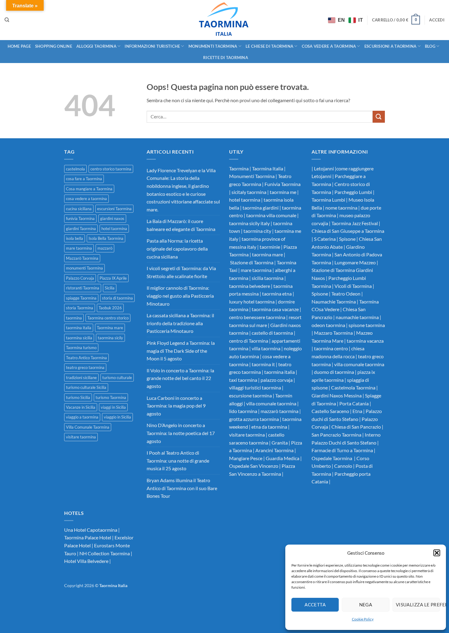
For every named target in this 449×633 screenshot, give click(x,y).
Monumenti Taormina (212, 46)
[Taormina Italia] (224, 20)
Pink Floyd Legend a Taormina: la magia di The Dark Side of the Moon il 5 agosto (181, 350)
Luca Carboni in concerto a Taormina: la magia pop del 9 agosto (176, 405)
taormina (74, 317)
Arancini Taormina (274, 450)
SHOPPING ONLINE (53, 46)
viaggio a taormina (82, 417)
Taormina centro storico (108, 317)
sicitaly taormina (249, 192)
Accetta (315, 604)
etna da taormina (269, 427)
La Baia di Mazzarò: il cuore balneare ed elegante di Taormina (181, 225)
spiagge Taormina (81, 298)
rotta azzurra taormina (255, 419)
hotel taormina (114, 228)
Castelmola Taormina (352, 387)
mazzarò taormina (279, 411)
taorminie (270, 247)
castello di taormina (272, 333)
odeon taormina (328, 325)
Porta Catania (354, 403)
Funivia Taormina (283, 184)
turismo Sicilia (78, 397)
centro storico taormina (110, 168)
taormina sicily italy (249, 223)
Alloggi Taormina (96, 46)
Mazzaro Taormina (333, 333)
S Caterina (325, 239)
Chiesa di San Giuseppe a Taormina (348, 231)
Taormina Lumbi (328, 200)
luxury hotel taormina (252, 301)
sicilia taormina (267, 278)
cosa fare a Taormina (84, 178)
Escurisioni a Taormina (390, 46)
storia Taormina (79, 307)
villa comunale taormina (271, 403)
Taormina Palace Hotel (87, 537)
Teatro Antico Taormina (86, 357)
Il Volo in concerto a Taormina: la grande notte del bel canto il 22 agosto (180, 378)
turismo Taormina (111, 397)
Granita (280, 442)
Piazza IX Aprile (113, 278)
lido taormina (243, 411)
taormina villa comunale (271, 215)
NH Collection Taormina (104, 553)
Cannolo (343, 466)
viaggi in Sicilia (113, 407)
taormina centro (331, 348)
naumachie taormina (357, 317)
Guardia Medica (282, 458)
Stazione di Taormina (251, 262)
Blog (430, 46)
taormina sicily (110, 337)
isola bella (74, 238)
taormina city (257, 231)
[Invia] (379, 117)
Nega (365, 604)
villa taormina (266, 348)
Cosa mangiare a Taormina (89, 188)
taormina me (283, 192)
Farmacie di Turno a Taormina (342, 450)
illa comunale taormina (360, 364)
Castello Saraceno (330, 411)
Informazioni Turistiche (152, 46)
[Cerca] (7, 20)
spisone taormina (367, 325)
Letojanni (324, 168)
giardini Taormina (81, 228)
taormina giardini (261, 207)
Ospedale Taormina (332, 458)
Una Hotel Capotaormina (90, 530)
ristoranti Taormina (82, 287)
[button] (437, 553)
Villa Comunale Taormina (87, 427)
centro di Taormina (248, 341)
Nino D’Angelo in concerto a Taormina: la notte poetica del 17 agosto (181, 433)
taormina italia (78, 327)
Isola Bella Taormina (106, 238)
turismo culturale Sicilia (86, 387)
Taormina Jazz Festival (354, 223)
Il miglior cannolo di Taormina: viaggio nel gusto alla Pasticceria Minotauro (180, 295)
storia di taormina (117, 298)
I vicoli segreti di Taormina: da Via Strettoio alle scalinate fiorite (181, 272)
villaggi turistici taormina (255, 387)
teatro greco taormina (85, 367)
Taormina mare (110, 327)
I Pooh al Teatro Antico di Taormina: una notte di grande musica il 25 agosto (178, 460)
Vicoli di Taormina (353, 286)
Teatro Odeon (345, 293)
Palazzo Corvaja (80, 278)
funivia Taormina (80, 218)
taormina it (263, 364)
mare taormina (79, 248)
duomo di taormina (334, 372)
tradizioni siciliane (81, 377)
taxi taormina (243, 380)
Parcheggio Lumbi (353, 192)
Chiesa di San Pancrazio (356, 427)
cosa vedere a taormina (86, 198)
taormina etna (277, 293)
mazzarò (104, 248)
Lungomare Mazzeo (355, 262)
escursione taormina (250, 395)
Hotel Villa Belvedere (86, 561)
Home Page (19, 46)
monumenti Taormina (84, 268)
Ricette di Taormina (225, 57)
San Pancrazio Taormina (336, 435)
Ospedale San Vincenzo (253, 466)
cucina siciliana (79, 208)
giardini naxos (112, 218)
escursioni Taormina (114, 208)
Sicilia (110, 287)
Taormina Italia (267, 168)
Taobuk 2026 (110, 307)
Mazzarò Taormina (82, 258)
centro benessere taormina (257, 317)
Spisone (347, 239)
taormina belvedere (249, 286)
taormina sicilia (79, 337)
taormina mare (267, 254)
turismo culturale (117, 377)
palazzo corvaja (277, 380)
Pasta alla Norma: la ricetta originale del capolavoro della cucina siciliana (177, 248)
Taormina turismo (81, 347)
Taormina (239, 168)
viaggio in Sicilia (117, 417)
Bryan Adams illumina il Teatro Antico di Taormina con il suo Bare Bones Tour (182, 488)
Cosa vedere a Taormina (329, 46)
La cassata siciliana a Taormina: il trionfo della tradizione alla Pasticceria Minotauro (180, 323)
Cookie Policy (363, 619)
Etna (357, 411)
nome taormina (341, 207)
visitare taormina (81, 436)
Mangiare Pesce (245, 458)
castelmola (75, 168)
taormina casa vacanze (275, 309)
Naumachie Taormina (334, 301)
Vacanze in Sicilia (80, 407)
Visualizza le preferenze (418, 604)
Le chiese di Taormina (269, 46)
